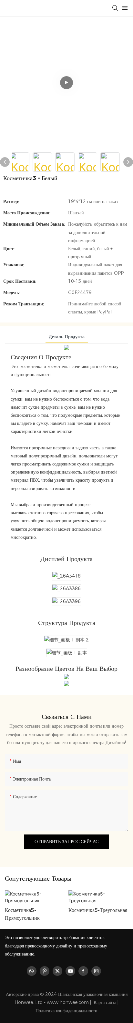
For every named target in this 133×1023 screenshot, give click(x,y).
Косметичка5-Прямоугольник (22, 914)
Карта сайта (105, 1002)
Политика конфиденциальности (66, 1011)
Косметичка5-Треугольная (97, 910)
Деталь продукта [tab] (67, 337)
